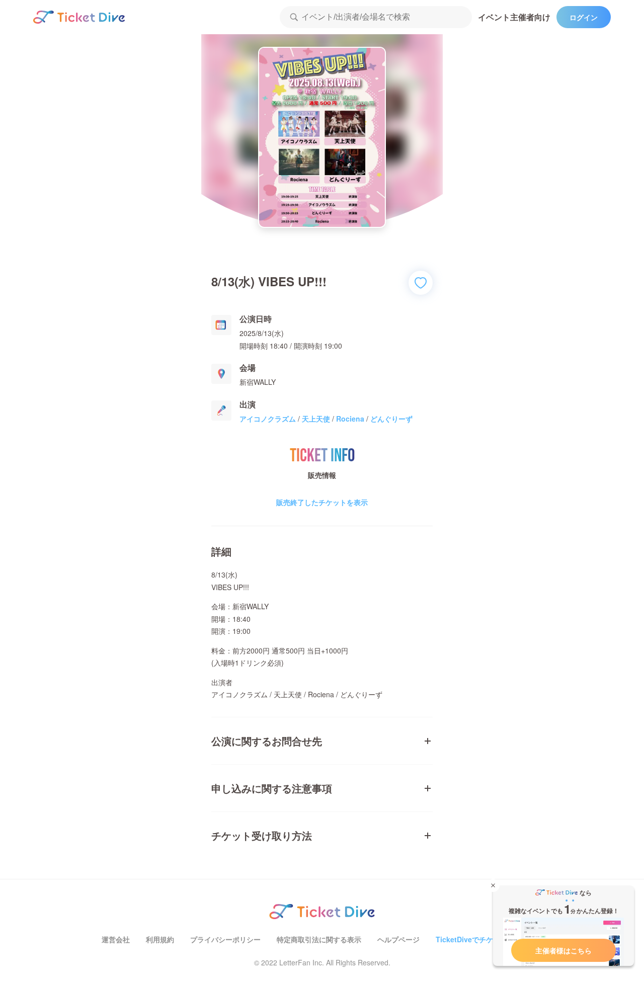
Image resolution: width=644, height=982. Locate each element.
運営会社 (116, 939)
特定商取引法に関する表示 (319, 939)
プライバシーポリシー (225, 939)
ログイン (584, 17)
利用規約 (160, 939)
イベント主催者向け (514, 17)
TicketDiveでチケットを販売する (489, 939)
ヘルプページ (398, 939)
